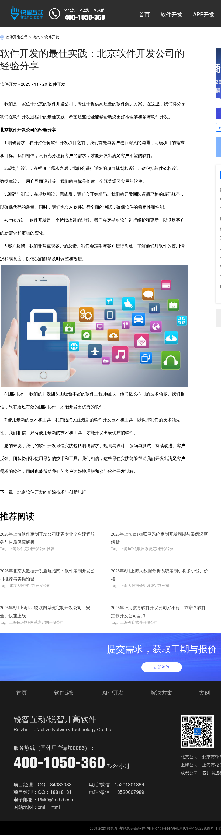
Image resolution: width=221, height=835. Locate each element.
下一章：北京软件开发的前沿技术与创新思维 (43, 492)
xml (41, 806)
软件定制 (64, 692)
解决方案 (161, 692)
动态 (36, 37)
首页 (144, 14)
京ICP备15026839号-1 (198, 828)
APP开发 (203, 14)
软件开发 (171, 14)
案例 (204, 692)
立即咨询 (161, 667)
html (55, 806)
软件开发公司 (16, 37)
